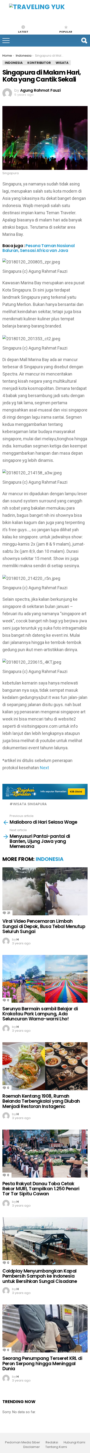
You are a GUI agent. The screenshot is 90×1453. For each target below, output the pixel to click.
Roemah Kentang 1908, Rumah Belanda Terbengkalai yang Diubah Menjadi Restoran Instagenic (41, 1101)
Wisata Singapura (30, 804)
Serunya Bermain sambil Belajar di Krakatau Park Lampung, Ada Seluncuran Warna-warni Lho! (40, 1014)
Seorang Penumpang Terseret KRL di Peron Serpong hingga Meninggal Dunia (42, 1363)
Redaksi (52, 1442)
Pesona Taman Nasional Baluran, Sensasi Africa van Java (38, 248)
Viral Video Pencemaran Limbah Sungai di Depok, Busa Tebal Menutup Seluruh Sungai (43, 926)
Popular (65, 31)
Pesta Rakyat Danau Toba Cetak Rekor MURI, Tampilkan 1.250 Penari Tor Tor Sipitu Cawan (40, 1188)
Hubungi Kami (74, 1442)
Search (84, 41)
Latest (23, 31)
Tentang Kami (56, 1447)
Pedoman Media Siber (22, 1442)
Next (44, 767)
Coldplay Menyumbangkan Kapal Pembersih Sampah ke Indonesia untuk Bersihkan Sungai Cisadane (39, 1276)
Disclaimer (31, 1447)
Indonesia (50, 859)
